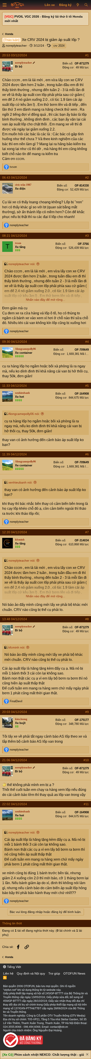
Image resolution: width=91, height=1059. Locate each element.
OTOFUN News (74, 973)
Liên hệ (8, 973)
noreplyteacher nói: (21, 264)
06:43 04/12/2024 (14, 177)
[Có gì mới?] (78, 5)
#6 (87, 454)
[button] (4, 5)
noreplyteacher (16, 45)
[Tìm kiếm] (86, 5)
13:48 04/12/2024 (14, 619)
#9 (87, 712)
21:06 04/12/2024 (14, 760)
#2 (87, 177)
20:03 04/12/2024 (14, 712)
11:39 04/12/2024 (14, 454)
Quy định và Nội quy (31, 973)
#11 (86, 804)
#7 (87, 532)
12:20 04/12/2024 (14, 532)
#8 (87, 619)
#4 (87, 341)
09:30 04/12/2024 (14, 341)
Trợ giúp (54, 973)
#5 (87, 385)
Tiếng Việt (13, 967)
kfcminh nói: (16, 647)
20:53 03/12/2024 (14, 55)
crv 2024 (58, 45)
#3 (87, 235)
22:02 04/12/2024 (14, 804)
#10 (86, 760)
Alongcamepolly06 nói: (24, 414)
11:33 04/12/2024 (14, 385)
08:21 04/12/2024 (14, 235)
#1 (87, 55)
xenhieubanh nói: (20, 482)
